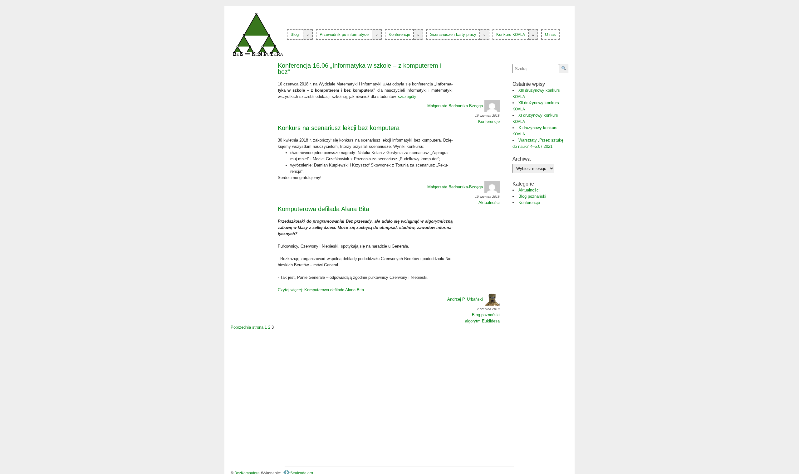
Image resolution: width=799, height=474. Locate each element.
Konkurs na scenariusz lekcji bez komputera (339, 127)
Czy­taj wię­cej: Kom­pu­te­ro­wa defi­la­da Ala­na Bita (321, 290)
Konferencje (489, 121)
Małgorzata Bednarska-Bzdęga (455, 106)
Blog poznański (486, 314)
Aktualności (489, 202)
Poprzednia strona (247, 327)
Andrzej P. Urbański (465, 299)
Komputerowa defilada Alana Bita (323, 209)
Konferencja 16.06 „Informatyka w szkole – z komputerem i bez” (359, 68)
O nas (550, 34)
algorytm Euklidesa (482, 321)
